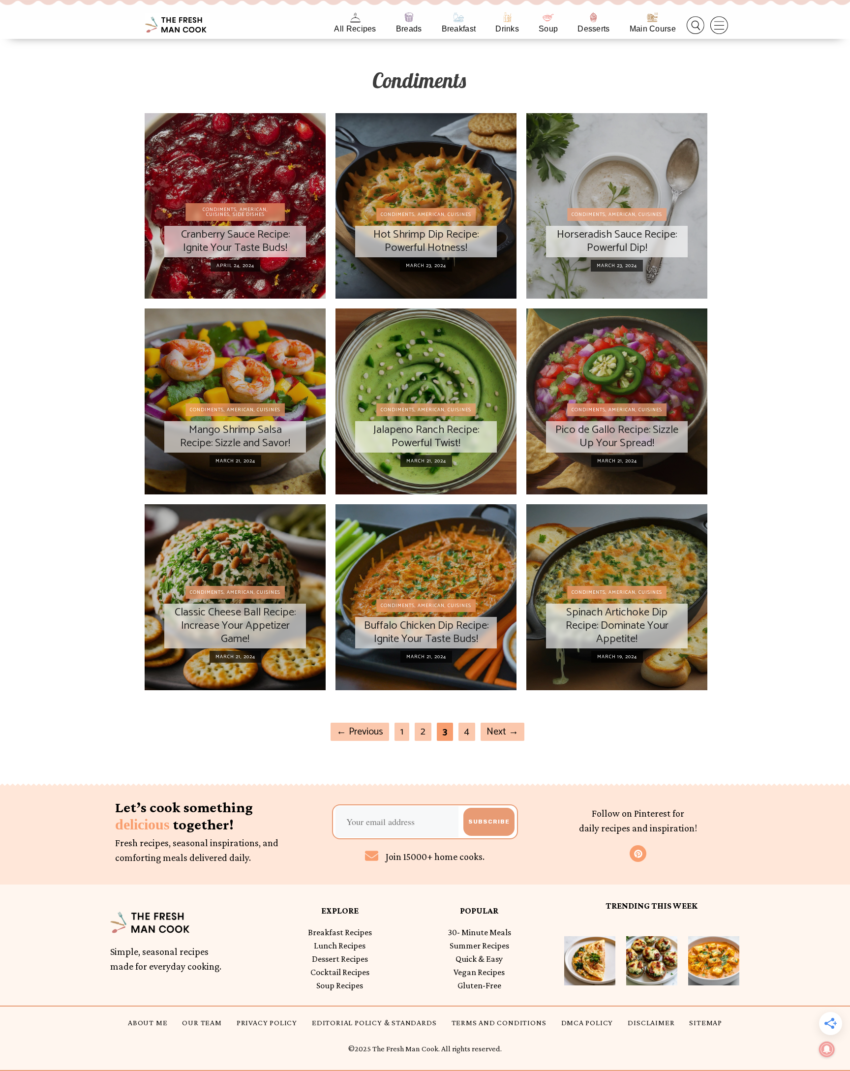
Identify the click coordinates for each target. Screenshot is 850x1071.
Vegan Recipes (479, 972)
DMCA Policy (587, 1022)
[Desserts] (593, 17)
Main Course (653, 29)
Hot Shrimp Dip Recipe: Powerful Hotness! (426, 241)
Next (502, 732)
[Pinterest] (638, 853)
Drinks (507, 29)
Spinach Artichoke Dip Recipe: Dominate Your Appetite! (617, 625)
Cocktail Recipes (339, 972)
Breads (409, 29)
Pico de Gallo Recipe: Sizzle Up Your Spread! (616, 436)
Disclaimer (651, 1022)
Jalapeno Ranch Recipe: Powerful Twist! (426, 436)
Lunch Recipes (339, 945)
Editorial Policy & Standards (374, 1022)
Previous (359, 732)
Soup (548, 29)
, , (426, 214)
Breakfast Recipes (340, 932)
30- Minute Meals (479, 932)
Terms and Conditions (499, 1022)
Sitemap (705, 1022)
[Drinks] (507, 17)
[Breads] (409, 17)
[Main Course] (652, 17)
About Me (147, 1022)
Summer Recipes (479, 945)
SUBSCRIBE (489, 821)
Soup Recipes (339, 985)
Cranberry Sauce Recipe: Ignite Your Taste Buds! (235, 241)
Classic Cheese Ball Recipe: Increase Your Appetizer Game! (235, 625)
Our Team (201, 1022)
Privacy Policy (267, 1022)
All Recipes (355, 29)
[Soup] (548, 17)
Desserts (593, 29)
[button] (695, 25)
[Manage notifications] (827, 1049)
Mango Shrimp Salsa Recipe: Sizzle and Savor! (235, 436)
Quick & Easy (479, 959)
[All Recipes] (355, 17)
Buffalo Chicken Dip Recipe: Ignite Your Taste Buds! (426, 632)
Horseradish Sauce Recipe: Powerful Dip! (617, 241)
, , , (235, 212)
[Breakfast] (458, 17)
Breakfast (459, 29)
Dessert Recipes (340, 959)
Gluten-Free (479, 985)
